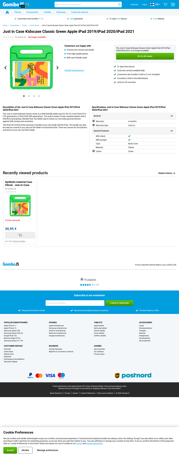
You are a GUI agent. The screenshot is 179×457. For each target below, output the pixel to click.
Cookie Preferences (87, 393)
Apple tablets (99, 326)
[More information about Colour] (93, 151)
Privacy (67, 393)
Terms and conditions (105, 393)
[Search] (119, 4)
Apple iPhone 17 (10, 326)
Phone (18, 12)
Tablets (47, 12)
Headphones (144, 336)
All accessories (144, 341)
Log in (144, 4)
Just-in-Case (34, 25)
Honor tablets (99, 333)
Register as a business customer (61, 352)
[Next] (57, 67)
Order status (8, 352)
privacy (79, 443)
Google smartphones (57, 336)
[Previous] (5, 67)
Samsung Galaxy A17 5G (13, 341)
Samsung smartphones (58, 328)
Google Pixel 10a (10, 336)
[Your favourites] (165, 4)
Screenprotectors (145, 328)
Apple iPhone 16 (10, 328)
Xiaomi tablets (99, 331)
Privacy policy (99, 354)
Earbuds (142, 333)
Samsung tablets (100, 328)
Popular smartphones (16, 322)
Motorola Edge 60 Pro (12, 338)
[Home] (7, 12)
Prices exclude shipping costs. (115, 386)
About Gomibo (99, 349)
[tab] (24, 96)
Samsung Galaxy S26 (12, 331)
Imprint (75, 393)
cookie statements (95, 443)
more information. (114, 388)
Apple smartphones (56, 326)
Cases (24, 25)
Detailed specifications (74, 70)
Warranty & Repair (10, 362)
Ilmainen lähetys (19, 241)
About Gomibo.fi (56, 393)
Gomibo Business (55, 349)
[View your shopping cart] (172, 4)
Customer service (79, 12)
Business (61, 12)
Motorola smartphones (57, 333)
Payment (7, 349)
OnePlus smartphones (57, 331)
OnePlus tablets (100, 336)
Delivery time (9, 354)
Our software (99, 352)
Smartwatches (144, 338)
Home (5, 25)
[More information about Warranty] (93, 121)
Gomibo (98, 346)
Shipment (7, 357)
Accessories (32, 12)
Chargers (142, 331)
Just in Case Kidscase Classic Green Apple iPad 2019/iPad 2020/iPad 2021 (70, 25)
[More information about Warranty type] (93, 125)
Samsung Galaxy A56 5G (13, 333)
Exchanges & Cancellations (14, 359)
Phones (53, 322)
